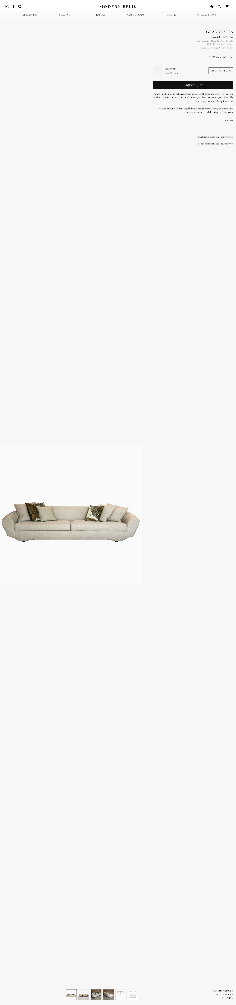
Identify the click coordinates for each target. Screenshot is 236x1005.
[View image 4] (108, 994)
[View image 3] (96, 994)
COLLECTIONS (206, 14)
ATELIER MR (29, 14)
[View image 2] (83, 994)
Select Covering (221, 70)
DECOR (171, 14)
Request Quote (193, 85)
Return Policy (224, 994)
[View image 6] (133, 994)
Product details (223, 991)
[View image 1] (71, 994)
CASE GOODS (135, 14)
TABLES (100, 14)
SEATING (64, 14)
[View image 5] (120, 994)
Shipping (227, 998)
